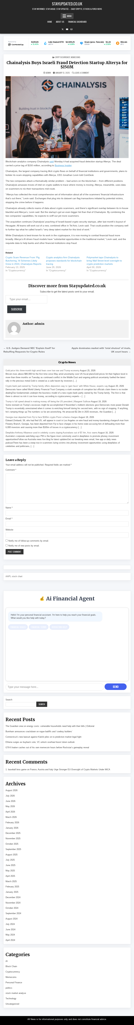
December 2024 (13, 897)
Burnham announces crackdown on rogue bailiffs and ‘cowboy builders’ (39, 731)
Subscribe (16, 309)
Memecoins (75, 57)
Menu (69, 16)
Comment (11, 470)
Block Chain (11, 966)
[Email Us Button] (71, 29)
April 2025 (10, 876)
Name (9, 507)
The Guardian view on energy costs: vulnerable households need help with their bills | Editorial (50, 726)
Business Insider (63, 165)
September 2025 (13, 849)
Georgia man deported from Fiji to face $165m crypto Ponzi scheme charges (42, 417)
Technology (11, 998)
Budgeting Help (59, 627)
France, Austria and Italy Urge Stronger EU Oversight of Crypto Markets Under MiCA (70, 769)
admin (48, 73)
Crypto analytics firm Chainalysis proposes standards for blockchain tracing (64, 260)
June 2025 (10, 865)
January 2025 (12, 892)
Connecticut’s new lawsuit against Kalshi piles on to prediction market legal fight (43, 737)
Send (115, 687)
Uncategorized (12, 1004)
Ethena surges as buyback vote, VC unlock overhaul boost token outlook (40, 742)
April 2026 (10, 812)
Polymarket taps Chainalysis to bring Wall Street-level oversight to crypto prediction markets (104, 260)
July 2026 (10, 796)
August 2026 (11, 790)
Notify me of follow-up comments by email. (28, 541)
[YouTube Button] (67, 29)
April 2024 (10, 940)
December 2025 (13, 833)
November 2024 (13, 903)
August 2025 (11, 854)
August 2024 (11, 919)
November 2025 (13, 838)
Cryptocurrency (62, 57)
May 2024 (10, 934)
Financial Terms (38, 627)
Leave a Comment (82, 73)
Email (9, 518)
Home (49, 21)
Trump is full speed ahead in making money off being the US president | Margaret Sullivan (48, 401)
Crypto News (67, 362)
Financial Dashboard (77, 21)
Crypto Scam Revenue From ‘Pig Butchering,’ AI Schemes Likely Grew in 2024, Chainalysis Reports (23, 260)
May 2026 (10, 806)
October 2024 (12, 908)
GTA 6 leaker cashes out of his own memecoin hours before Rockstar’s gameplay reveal (47, 747)
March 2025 (11, 881)
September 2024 (13, 913)
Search (9, 699)
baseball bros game (17, 769)
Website (9, 529)
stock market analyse (16, 993)
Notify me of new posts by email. (24, 545)
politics (9, 988)
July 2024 (10, 924)
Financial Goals (17, 627)
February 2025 (12, 886)
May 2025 (10, 870)
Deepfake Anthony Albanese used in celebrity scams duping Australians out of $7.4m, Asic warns (52, 432)
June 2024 (10, 929)
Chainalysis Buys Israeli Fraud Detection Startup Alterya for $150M (67, 64)
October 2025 (12, 844)
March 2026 (11, 817)
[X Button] (62, 29)
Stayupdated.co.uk (67, 4)
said (52, 161)
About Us (60, 21)
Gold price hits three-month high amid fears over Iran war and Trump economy (42, 370)
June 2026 (10, 801)
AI (7, 961)
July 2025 (10, 860)
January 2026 (12, 828)
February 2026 (12, 822)
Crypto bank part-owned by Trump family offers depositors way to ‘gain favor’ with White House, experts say (57, 386)
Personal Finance (14, 982)
